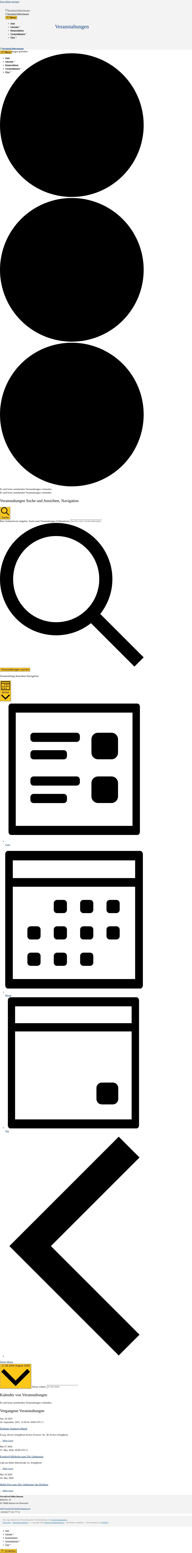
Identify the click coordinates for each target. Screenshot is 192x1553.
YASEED (104, 1523)
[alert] (72, 489)
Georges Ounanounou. (59, 1520)
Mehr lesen (8, 1440)
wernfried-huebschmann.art (54, 1523)
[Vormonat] (74, 1356)
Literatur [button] (14, 27)
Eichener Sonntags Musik (13, 1428)
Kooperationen (17, 30)
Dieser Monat (6, 1362)
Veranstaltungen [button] (17, 34)
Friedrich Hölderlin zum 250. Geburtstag (21, 1456)
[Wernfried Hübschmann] (17, 14)
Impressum (7, 1523)
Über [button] (12, 37)
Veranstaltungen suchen (15, 669)
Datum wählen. (39, 1386)
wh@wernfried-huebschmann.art (15, 1508)
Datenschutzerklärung (20, 1523)
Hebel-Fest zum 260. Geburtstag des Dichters (24, 1484)
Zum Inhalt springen (9, 1)
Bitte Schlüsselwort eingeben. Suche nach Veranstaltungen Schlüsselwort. (35, 521)
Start (12, 23)
